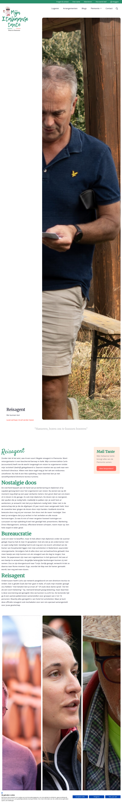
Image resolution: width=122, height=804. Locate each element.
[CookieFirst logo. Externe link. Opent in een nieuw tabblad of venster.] (2, 793)
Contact (109, 8)
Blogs (84, 8)
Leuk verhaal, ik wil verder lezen (20, 420)
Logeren (55, 8)
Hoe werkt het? (101, 2)
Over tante (76, 2)
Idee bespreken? (106, 468)
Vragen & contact (62, 2)
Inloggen (115, 2)
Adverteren (88, 2)
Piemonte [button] (95, 8)
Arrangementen (70, 8)
